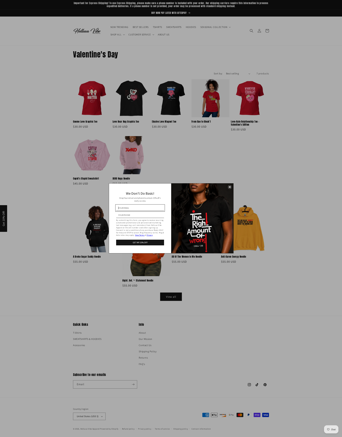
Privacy (150, 235)
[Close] (230, 187)
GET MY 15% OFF (140, 242)
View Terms (139, 235)
